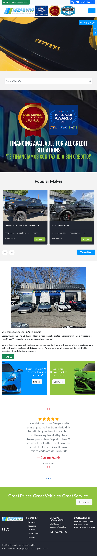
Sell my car (58, 381)
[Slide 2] (48, 466)
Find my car (84, 490)
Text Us (8, 357)
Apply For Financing (17, 2)
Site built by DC (28, 533)
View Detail (26, 238)
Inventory (32, 510)
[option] (40, 217)
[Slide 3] (50, 466)
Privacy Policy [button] (15, 533)
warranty (32, 518)
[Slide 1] (46, 466)
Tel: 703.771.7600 (58, 520)
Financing (32, 514)
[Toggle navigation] (91, 10)
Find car (36, 381)
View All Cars (86, 252)
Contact (31, 525)
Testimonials (33, 521)
